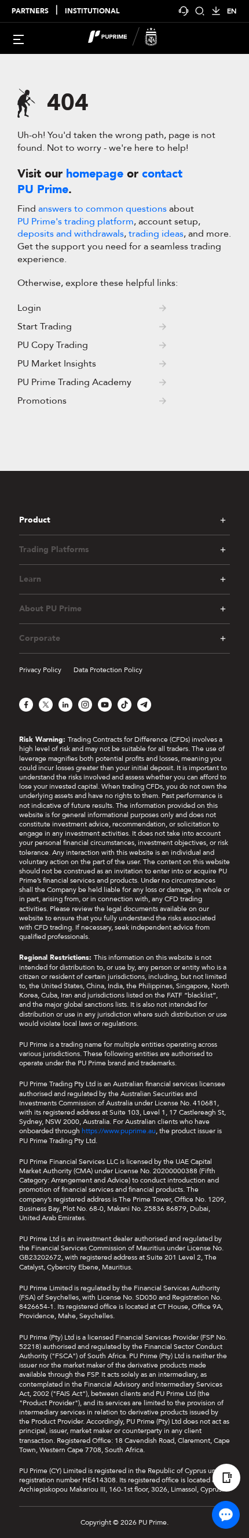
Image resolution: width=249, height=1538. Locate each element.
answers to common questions (102, 208)
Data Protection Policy (108, 669)
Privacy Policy (40, 669)
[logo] (131, 38)
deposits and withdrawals (70, 233)
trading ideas (156, 233)
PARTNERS (30, 11)
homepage (94, 174)
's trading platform (75, 221)
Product (34, 520)
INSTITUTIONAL (92, 11)
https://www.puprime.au (119, 1131)
